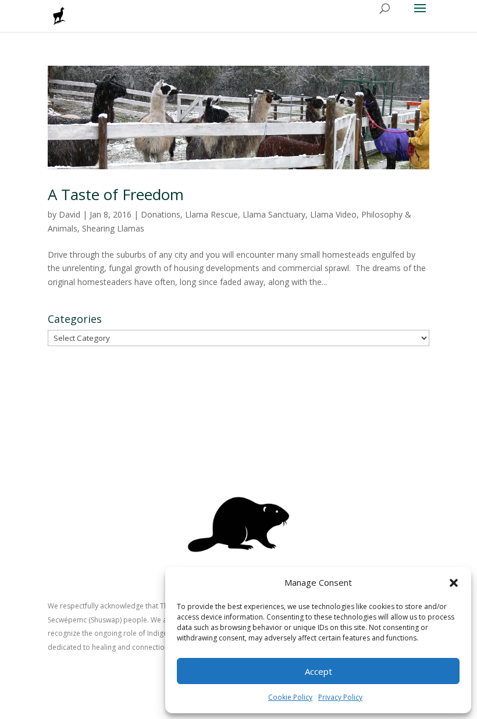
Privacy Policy (340, 697)
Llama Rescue (211, 214)
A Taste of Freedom (116, 194)
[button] (454, 583)
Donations (160, 214)
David (69, 214)
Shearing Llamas (113, 228)
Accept (318, 671)
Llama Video (333, 214)
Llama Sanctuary (274, 214)
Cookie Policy (290, 697)
